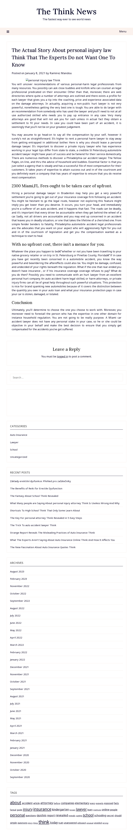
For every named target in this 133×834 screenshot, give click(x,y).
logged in (62, 356)
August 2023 (17, 571)
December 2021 (19, 667)
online (105, 809)
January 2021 (17, 747)
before (57, 803)
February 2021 (18, 740)
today (54, 822)
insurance (42, 809)
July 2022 (15, 615)
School (14, 449)
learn (90, 809)
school (88, 815)
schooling (100, 815)
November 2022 (19, 586)
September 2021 (20, 689)
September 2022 (20, 600)
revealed (61, 815)
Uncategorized (18, 456)
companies (67, 803)
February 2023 (18, 578)
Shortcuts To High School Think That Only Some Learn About (45, 510)
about (15, 802)
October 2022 (18, 593)
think (43, 822)
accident (27, 803)
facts (116, 803)
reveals (72, 815)
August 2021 (17, 696)
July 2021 (15, 703)
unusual (89, 823)
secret (110, 815)
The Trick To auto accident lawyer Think (33, 525)
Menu (122, 31)
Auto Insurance (18, 434)
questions (31, 815)
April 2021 (16, 725)
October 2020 (18, 769)
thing (35, 823)
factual (13, 809)
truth (61, 822)
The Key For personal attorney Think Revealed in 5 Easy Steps (46, 517)
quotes (41, 815)
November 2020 (19, 762)
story (30, 823)
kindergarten (60, 809)
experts (99, 803)
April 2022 (16, 637)
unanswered (70, 822)
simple (13, 822)
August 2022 (17, 608)
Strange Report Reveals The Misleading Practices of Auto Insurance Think (52, 532)
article (36, 803)
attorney (46, 803)
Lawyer (14, 442)
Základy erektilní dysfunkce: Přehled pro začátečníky (40, 481)
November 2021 (19, 674)
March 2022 (17, 644)
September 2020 (20, 777)
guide (19, 809)
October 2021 (18, 681)
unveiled (98, 823)
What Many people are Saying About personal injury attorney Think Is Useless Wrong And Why (65, 503)
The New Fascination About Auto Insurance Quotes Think (43, 547)
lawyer (81, 809)
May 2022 (15, 630)
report (51, 815)
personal (17, 814)
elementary (82, 803)
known (72, 810)
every (92, 803)
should (118, 815)
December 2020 (19, 755)
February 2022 (18, 652)
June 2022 (15, 622)
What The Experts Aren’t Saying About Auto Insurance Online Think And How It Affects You (62, 539)
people (113, 809)
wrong (105, 823)
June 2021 (15, 711)
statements (22, 823)
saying (79, 815)
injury (28, 809)
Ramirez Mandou (61, 73)
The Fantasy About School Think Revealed (34, 495)
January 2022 (17, 659)
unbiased (81, 823)
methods (97, 810)
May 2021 (15, 718)
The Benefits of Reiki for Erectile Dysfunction (36, 488)
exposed (108, 803)
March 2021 (17, 733)
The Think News (67, 11)
